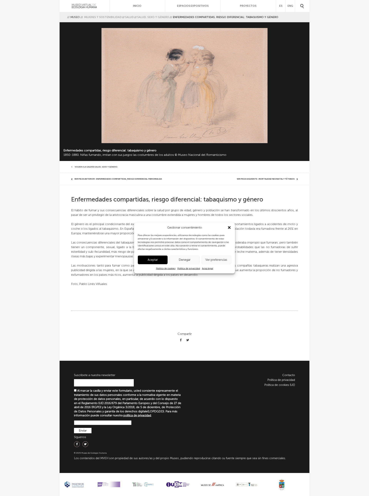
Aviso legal (207, 268)
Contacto (288, 375)
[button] (229, 227)
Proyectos (248, 5)
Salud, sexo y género (153, 17)
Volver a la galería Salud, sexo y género (96, 167)
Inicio (137, 5)
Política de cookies (165, 268)
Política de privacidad (188, 268)
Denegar (184, 260)
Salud (129, 17)
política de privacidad (137, 415)
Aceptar (153, 260)
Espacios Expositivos (193, 5)
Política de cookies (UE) (279, 385)
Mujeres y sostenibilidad (103, 17)
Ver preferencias (216, 260)
